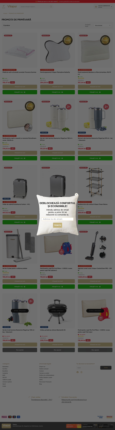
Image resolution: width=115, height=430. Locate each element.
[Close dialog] (76, 194)
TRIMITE (57, 225)
